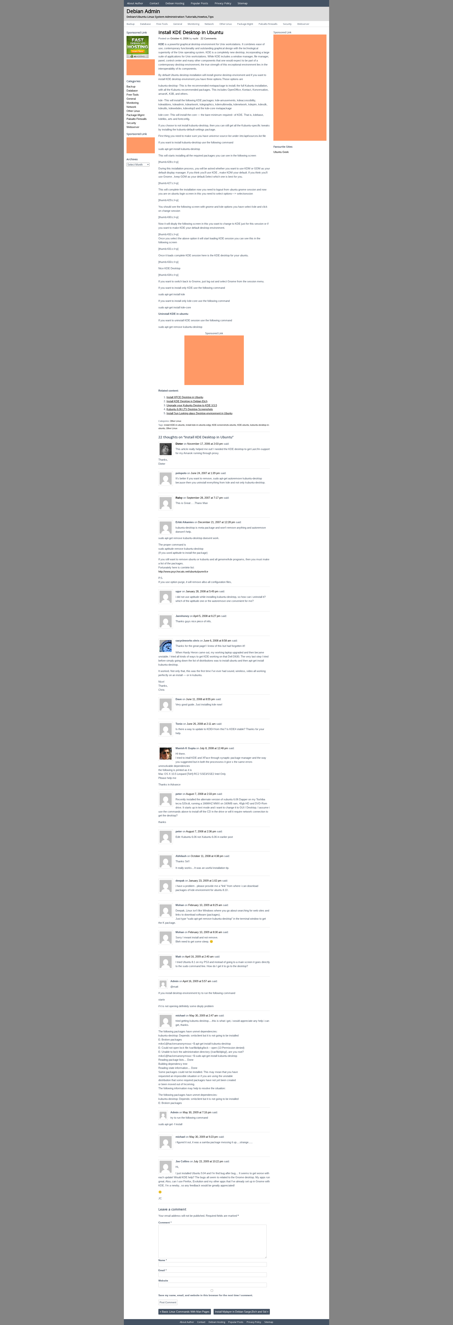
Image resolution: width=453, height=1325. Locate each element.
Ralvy (179, 497)
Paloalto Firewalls (268, 23)
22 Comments (208, 38)
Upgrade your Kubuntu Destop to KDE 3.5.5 (192, 405)
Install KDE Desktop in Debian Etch (187, 401)
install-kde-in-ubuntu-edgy (198, 425)
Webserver (303, 23)
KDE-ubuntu (243, 425)
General (177, 23)
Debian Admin (143, 11)
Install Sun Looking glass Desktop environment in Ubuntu (199, 413)
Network (209, 23)
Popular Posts (199, 3)
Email (162, 1270)
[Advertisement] (214, 360)
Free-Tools (162, 23)
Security (287, 23)
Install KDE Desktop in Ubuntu (190, 32)
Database (145, 23)
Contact (154, 3)
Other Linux (225, 23)
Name (162, 1260)
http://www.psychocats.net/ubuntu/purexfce (183, 571)
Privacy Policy (223, 3)
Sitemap (243, 3)
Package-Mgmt (245, 23)
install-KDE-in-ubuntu (174, 425)
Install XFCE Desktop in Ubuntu (185, 397)
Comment (164, 1222)
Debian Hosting (174, 3)
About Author (135, 3)
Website (163, 1280)
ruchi (195, 38)
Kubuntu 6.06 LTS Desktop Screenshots (190, 409)
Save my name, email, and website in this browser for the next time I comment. (205, 1295)
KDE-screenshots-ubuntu (224, 425)
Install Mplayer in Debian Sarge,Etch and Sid (241, 1311)
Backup (131, 23)
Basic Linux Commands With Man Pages (185, 1311)
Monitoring (193, 23)
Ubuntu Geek (281, 151)
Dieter (179, 443)
